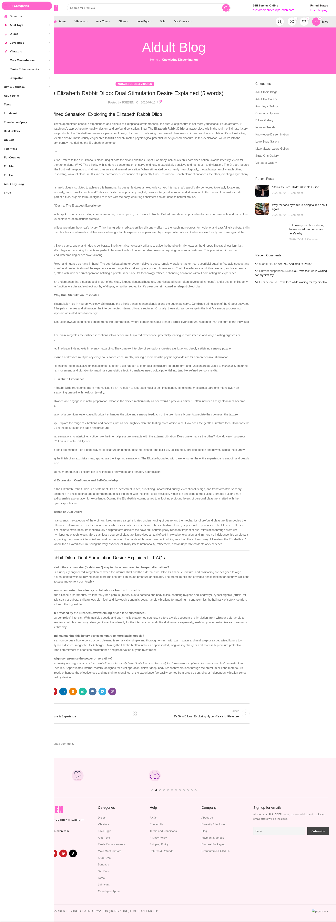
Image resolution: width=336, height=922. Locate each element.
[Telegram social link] (102, 691)
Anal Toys (104, 837)
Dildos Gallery (264, 120)
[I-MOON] (270, 775)
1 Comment (295, 192)
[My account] (280, 22)
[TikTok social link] (73, 853)
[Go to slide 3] (160, 790)
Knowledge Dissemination (180, 59)
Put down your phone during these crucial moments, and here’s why (306, 229)
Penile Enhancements (111, 844)
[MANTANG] (231, 775)
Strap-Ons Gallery (267, 155)
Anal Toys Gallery (266, 106)
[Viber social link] (112, 691)
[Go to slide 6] (172, 790)
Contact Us (156, 824)
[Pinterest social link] (63, 853)
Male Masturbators (109, 850)
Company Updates (267, 113)
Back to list (134, 713)
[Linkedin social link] (63, 691)
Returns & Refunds (161, 850)
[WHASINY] (193, 775)
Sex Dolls (103, 871)
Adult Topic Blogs (266, 92)
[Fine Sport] (116, 775)
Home (154, 59)
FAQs (153, 817)
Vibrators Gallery (266, 162)
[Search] (226, 8)
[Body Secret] (154, 775)
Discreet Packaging (213, 844)
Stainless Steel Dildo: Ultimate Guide (295, 187)
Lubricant (103, 884)
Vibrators (103, 824)
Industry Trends (265, 127)
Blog (204, 830)
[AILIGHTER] (308, 775)
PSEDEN (128, 102)
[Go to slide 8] (180, 790)
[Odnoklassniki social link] (73, 691)
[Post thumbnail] (262, 191)
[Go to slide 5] (168, 790)
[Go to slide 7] (176, 790)
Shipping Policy (159, 844)
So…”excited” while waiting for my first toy (300, 282)
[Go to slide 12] (196, 790)
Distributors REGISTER (215, 850)
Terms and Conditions (163, 830)
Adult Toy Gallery (266, 99)
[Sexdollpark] (77, 775)
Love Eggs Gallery (267, 141)
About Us (207, 817)
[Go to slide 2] (156, 790)
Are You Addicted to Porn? (294, 263)
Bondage (103, 864)
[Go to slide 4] (164, 790)
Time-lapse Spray (109, 891)
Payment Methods (212, 837)
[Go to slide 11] (192, 790)
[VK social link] (93, 691)
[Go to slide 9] (184, 790)
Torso (101, 877)
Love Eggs (104, 830)
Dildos (102, 817)
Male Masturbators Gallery (272, 148)
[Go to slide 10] (188, 790)
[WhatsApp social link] (83, 691)
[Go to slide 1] (152, 790)
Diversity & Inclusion (213, 824)
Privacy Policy (158, 837)
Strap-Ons (104, 857)
